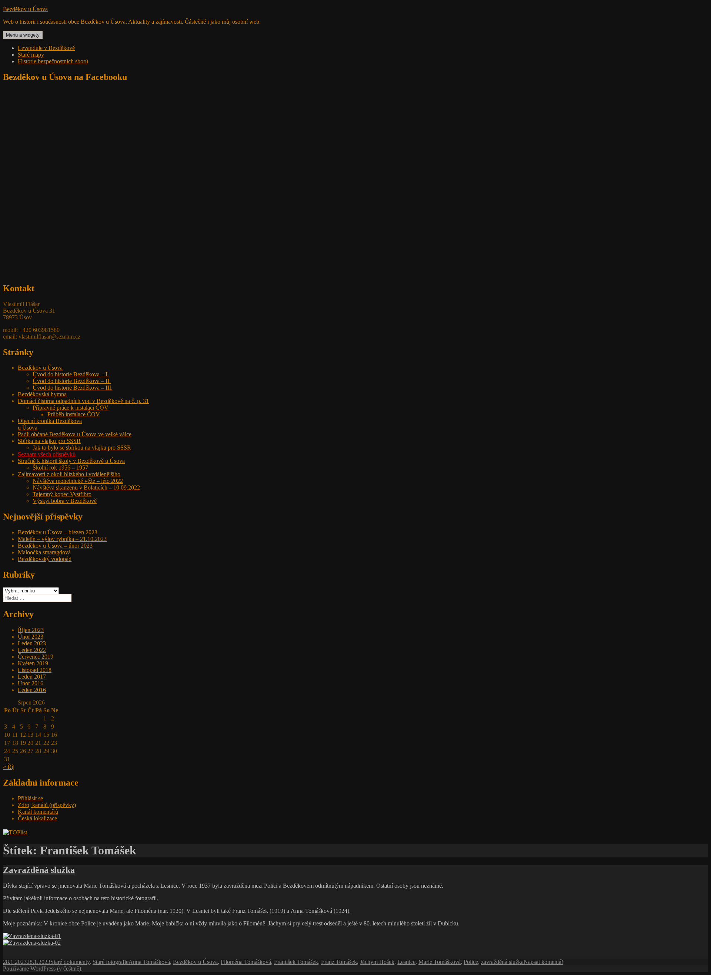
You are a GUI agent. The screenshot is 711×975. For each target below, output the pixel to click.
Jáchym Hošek (377, 962)
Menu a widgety (23, 35)
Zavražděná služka (39, 870)
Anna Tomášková (149, 962)
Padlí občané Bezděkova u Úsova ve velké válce (74, 434)
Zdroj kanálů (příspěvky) (47, 805)
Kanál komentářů (38, 811)
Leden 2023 (32, 643)
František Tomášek (296, 962)
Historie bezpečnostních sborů (53, 61)
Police (471, 962)
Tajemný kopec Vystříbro (62, 494)
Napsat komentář (543, 962)
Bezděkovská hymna (42, 394)
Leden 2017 (32, 676)
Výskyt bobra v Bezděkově (65, 501)
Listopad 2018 (34, 670)
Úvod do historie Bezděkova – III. (73, 387)
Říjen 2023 (31, 630)
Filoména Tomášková (246, 962)
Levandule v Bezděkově (46, 48)
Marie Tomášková (439, 962)
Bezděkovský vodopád (44, 559)
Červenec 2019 (35, 656)
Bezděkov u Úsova (25, 9)
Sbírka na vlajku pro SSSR (49, 441)
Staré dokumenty (70, 962)
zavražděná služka (502, 962)
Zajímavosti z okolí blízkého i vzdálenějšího (69, 474)
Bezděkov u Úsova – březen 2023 (57, 532)
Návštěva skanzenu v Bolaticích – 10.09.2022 (86, 487)
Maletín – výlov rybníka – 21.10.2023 (62, 539)
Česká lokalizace (37, 818)
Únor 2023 (30, 636)
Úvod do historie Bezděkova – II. (72, 381)
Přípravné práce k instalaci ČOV (71, 407)
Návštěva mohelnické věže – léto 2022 (78, 481)
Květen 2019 (33, 663)
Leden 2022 (32, 650)
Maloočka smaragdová (44, 552)
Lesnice (406, 962)
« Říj (8, 767)
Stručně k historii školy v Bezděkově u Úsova (71, 461)
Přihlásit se (30, 798)
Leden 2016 (32, 690)
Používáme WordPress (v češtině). (43, 968)
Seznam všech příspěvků (47, 454)
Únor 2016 (30, 683)
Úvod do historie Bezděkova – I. (71, 374)
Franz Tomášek (339, 962)
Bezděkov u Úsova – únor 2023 (55, 545)
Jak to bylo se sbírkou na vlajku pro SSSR (82, 447)
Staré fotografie (110, 962)
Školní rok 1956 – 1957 (60, 467)
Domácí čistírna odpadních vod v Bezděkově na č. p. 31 (83, 401)
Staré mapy (31, 54)
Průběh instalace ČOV (73, 414)
